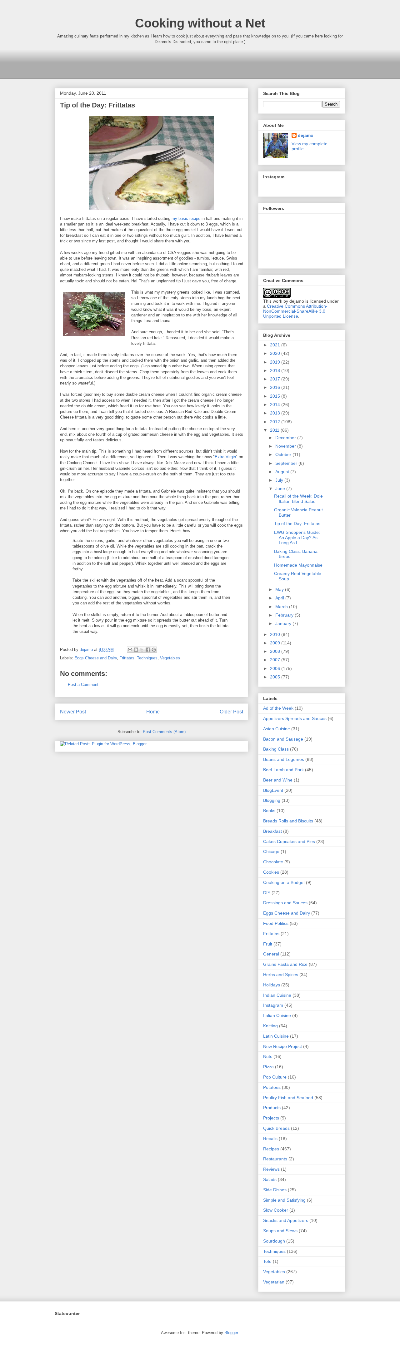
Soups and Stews (280, 1230)
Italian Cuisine (277, 1015)
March (282, 606)
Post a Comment (83, 684)
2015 (275, 396)
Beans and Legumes (283, 759)
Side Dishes (275, 1189)
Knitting (270, 1025)
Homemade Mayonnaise (298, 565)
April (280, 597)
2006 (275, 668)
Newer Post (73, 711)
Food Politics (275, 923)
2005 (275, 676)
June (280, 488)
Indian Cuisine (277, 995)
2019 (275, 362)
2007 (275, 659)
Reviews (271, 1169)
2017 (275, 378)
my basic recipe (186, 218)
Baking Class (276, 749)
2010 (275, 634)
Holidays (271, 984)
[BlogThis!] (136, 650)
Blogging (271, 800)
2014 (275, 404)
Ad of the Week (278, 708)
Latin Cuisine (276, 1036)
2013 (275, 412)
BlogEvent (273, 790)
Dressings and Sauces (285, 902)
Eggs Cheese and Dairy (95, 658)
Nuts (267, 1056)
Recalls (270, 1138)
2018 (275, 370)
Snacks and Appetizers (285, 1220)
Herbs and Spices (280, 974)
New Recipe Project (282, 1046)
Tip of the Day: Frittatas (297, 523)
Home (153, 711)
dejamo (87, 649)
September (286, 463)
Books (269, 810)
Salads (270, 1179)
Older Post (231, 711)
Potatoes (272, 1087)
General (271, 953)
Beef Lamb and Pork (283, 769)
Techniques (147, 658)
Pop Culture (275, 1077)
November (286, 446)
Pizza (268, 1066)
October (283, 454)
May (280, 589)
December (286, 437)
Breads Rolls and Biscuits (288, 820)
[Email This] (130, 650)
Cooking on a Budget (284, 882)
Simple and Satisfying (284, 1200)
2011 (275, 430)
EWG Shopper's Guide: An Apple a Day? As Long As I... (297, 537)
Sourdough (274, 1240)
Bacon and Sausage (283, 739)
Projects (271, 1117)
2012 (275, 421)
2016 (275, 387)
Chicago (271, 851)
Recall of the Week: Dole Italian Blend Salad (298, 499)
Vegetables (170, 658)
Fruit (267, 943)
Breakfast (272, 831)
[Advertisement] (168, 63)
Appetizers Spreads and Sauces (295, 718)
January (283, 623)
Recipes (271, 1148)
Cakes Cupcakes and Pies (289, 841)
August (282, 471)
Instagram (273, 1005)
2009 (275, 642)
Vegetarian (273, 1281)
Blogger (231, 1332)
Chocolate (273, 861)
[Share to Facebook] (148, 650)
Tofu (267, 1261)
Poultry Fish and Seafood (288, 1097)
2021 (275, 344)
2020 (275, 353)
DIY (266, 892)
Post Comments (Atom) (164, 731)
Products (272, 1107)
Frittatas (126, 658)
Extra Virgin (225, 456)
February (285, 615)
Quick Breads (276, 1128)
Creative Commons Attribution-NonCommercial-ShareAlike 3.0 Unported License (295, 311)
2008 (275, 651)
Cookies (271, 872)
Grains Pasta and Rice (285, 964)
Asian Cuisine (276, 728)
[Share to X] (142, 650)
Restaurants (275, 1158)
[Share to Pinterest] (154, 650)
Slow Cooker (275, 1210)
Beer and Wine (277, 779)
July (279, 480)
